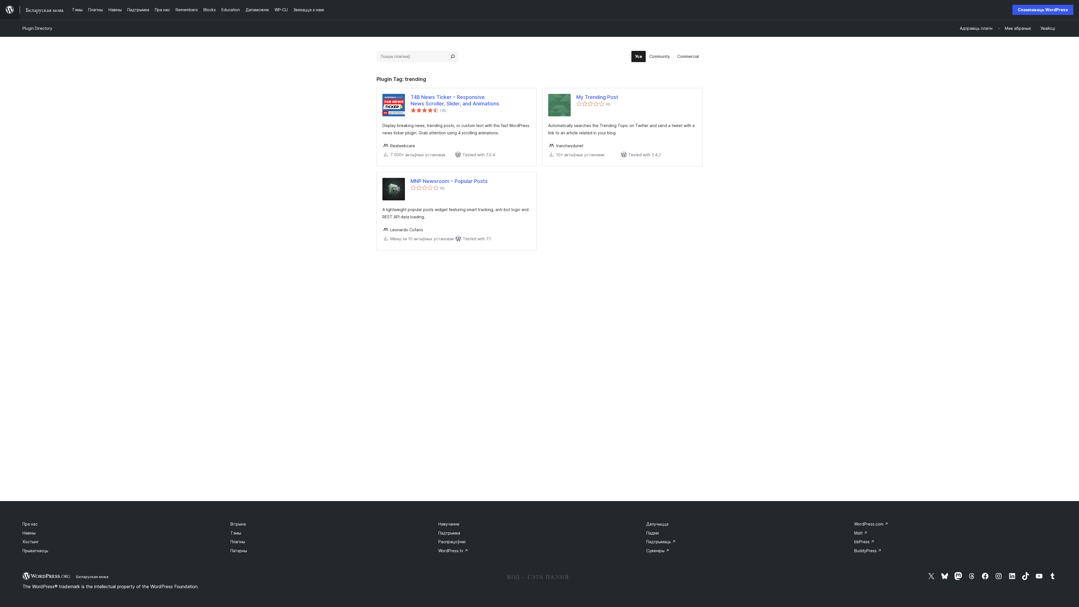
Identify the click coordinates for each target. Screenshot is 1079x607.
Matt (860, 533)
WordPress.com (871, 524)
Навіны (29, 533)
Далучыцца (657, 524)
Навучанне (448, 524)
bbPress (864, 541)
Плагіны (237, 541)
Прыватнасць (35, 550)
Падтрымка (449, 533)
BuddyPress (867, 550)
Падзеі (652, 533)
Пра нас (30, 524)
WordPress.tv (453, 550)
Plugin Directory (37, 28)
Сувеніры (657, 550)
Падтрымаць (661, 541)
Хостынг (30, 541)
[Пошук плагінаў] (452, 56)
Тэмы (235, 533)
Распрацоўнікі (452, 541)
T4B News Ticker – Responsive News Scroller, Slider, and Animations (455, 100)
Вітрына (238, 524)
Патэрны (238, 550)
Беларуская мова (92, 576)
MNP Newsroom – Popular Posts (449, 181)
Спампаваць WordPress (1043, 9)
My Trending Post (597, 97)
